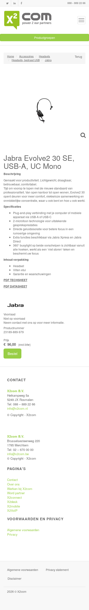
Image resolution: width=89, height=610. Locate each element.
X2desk (12, 501)
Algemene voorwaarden (23, 530)
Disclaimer (14, 578)
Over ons (13, 484)
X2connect (14, 497)
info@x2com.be (18, 454)
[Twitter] (7, 3)
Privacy (12, 534)
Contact (12, 479)
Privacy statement (57, 570)
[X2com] (28, 20)
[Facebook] (21, 3)
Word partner (16, 493)
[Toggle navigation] (81, 20)
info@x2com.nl (17, 408)
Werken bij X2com (19, 488)
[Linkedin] (14, 3)
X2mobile (13, 506)
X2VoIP (12, 510)
